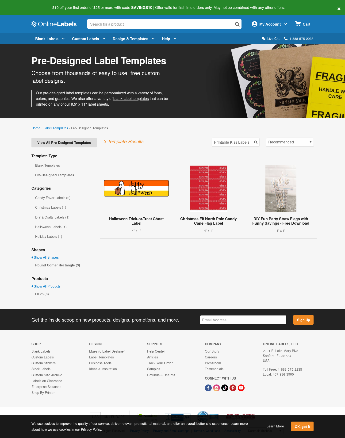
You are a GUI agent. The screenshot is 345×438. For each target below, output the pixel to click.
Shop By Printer (43, 392)
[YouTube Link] (241, 387)
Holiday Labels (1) (48, 236)
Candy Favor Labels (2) (52, 197)
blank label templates (131, 98)
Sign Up (303, 319)
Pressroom (213, 363)
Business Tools (100, 363)
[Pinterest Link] (233, 387)
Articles (152, 357)
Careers (211, 357)
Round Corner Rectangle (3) (57, 265)
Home (35, 128)
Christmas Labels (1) (50, 207)
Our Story (212, 351)
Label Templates (55, 128)
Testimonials (214, 368)
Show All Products (47, 286)
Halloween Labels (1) (51, 226)
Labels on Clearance (46, 380)
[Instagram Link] (217, 387)
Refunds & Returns (161, 375)
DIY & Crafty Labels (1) (52, 217)
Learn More (275, 426)
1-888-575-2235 (301, 38)
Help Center (156, 351)
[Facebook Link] (209, 387)
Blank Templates (47, 165)
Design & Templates (130, 38)
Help (166, 38)
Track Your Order (160, 363)
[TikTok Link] (225, 387)
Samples (153, 368)
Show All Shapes (46, 257)
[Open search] (237, 24)
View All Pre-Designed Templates (64, 142)
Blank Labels (46, 38)
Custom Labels (85, 38)
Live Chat (274, 38)
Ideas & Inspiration (103, 368)
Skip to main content (17, 4)
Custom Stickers (43, 363)
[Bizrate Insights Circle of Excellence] (217, 411)
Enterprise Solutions (46, 386)
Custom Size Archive (46, 375)
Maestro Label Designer (107, 351)
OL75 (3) (42, 294)
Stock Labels (40, 368)
